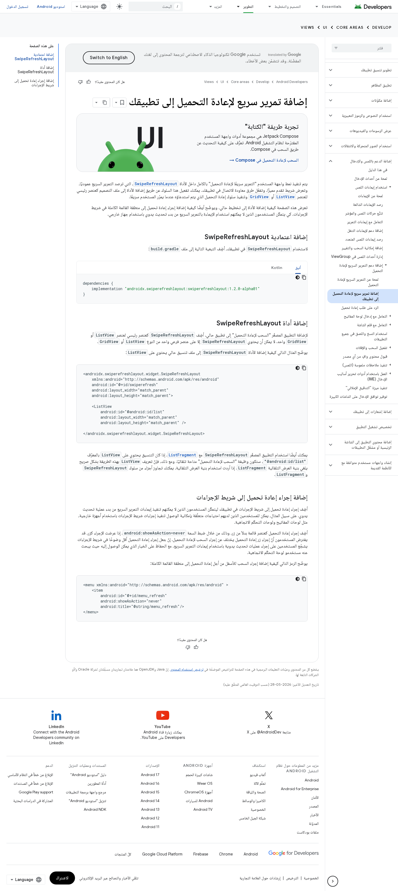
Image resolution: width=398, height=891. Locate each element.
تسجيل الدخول (17, 6)
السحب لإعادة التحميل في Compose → (264, 160)
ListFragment (182, 454)
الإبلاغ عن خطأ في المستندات (33, 783)
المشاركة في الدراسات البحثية (33, 800)
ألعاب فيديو (258, 774)
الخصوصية (258, 809)
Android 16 (150, 783)
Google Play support (36, 792)
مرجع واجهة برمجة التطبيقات (86, 792)
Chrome (226, 854)
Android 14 (150, 800)
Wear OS (205, 783)
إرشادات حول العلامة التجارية (260, 878)
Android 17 (150, 774)
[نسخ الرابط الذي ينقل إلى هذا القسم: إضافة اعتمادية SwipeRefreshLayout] (199, 237)
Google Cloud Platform (162, 854)
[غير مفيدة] (80, 82)
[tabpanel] (192, 288)
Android (312, 780)
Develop (382, 27)
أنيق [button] (298, 267)
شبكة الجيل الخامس (252, 818)
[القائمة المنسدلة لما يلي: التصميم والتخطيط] (267, 6)
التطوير (248, 6)
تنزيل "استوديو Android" (87, 800)
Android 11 (150, 826)
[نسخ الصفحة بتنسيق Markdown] (105, 102)
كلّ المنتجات (123, 854)
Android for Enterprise (300, 788)
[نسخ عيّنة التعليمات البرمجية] (304, 277)
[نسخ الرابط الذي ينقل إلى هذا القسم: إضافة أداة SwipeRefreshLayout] (211, 323)
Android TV (203, 809)
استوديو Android (51, 6)
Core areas (350, 27)
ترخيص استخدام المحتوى (186, 669)
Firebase (200, 854)
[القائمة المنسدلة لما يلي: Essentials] (314, 6)
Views (307, 27)
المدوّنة (314, 823)
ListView (285, 196)
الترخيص (292, 878)
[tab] (298, 267)
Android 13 (150, 809)
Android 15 (150, 792)
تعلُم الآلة (260, 783)
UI (325, 27)
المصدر (314, 806)
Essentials (332, 6)
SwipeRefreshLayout (156, 183)
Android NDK (95, 809)
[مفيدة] (88, 82)
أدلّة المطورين (96, 783)
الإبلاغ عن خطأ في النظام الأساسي (30, 774)
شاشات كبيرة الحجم (199, 774)
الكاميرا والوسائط (254, 800)
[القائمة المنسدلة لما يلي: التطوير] (236, 6)
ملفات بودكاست (308, 832)
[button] (366, 70)
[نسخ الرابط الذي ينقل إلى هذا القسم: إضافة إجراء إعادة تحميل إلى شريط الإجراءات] (190, 498)
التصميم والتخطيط (288, 6)
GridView (259, 196)
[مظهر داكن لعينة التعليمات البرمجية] (297, 277)
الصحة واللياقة (256, 792)
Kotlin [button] (276, 267)
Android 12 (150, 818)
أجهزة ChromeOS (198, 792)
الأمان (315, 797)
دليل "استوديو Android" (88, 774)
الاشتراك (62, 878)
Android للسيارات (199, 800)
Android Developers (292, 81)
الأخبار (314, 814)
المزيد (218, 6)
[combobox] (156, 6)
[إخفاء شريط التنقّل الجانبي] (332, 881)
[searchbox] (362, 48)
